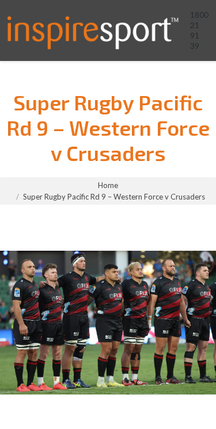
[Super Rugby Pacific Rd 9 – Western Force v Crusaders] (108, 322)
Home (108, 185)
